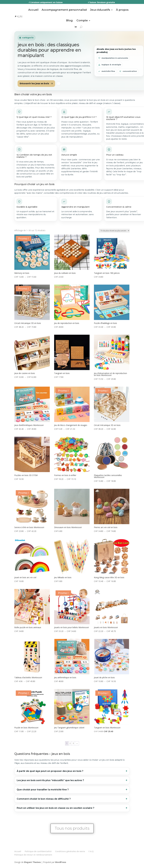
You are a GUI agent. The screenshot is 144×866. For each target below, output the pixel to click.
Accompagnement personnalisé (64, 9)
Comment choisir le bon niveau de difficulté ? (44, 799)
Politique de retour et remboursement (33, 854)
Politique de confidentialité (38, 851)
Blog (69, 20)
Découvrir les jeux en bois (34, 83)
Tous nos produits (72, 828)
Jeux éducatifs (100, 9)
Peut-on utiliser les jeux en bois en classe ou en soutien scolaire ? (55, 808)
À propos (122, 9)
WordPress (60, 862)
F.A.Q (91, 851)
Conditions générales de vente (70, 851)
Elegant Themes (32, 862)
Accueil (33, 9)
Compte (82, 20)
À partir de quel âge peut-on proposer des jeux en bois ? (50, 771)
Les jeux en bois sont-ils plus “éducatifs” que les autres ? (50, 780)
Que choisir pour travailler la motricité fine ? (43, 789)
